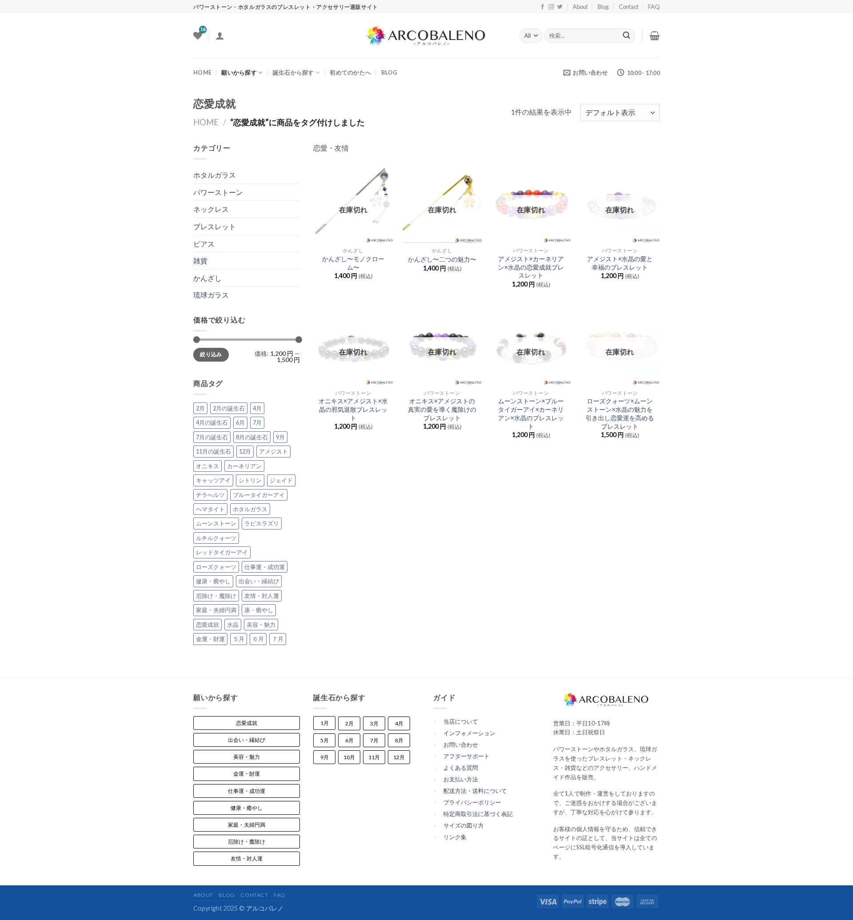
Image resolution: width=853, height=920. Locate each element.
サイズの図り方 (463, 825)
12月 (245, 451)
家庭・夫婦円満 (216, 609)
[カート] (655, 35)
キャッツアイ (213, 480)
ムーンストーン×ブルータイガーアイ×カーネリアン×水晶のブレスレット (531, 413)
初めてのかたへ (350, 72)
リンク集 (454, 836)
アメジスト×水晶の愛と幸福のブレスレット (620, 263)
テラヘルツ (210, 494)
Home (206, 122)
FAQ (654, 6)
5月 (324, 740)
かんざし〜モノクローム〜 (353, 263)
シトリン (250, 480)
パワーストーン (218, 192)
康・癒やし (258, 609)
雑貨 (200, 260)
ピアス (204, 243)
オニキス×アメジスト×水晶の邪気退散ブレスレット (353, 409)
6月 (240, 422)
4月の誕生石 (212, 422)
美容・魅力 (261, 624)
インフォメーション (469, 733)
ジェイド (281, 480)
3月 (374, 723)
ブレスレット (214, 226)
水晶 (233, 624)
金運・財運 (210, 638)
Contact (628, 6)
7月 (257, 422)
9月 (280, 437)
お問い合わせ (460, 744)
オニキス (207, 466)
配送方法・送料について (475, 790)
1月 (324, 723)
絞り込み (211, 354)
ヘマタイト (210, 509)
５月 (238, 638)
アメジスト (273, 451)
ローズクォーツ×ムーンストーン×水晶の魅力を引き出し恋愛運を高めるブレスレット (620, 413)
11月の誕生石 (213, 451)
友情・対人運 (261, 595)
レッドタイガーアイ (222, 552)
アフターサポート (466, 756)
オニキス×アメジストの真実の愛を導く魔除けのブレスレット (442, 409)
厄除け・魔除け (216, 595)
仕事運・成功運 (264, 566)
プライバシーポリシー (472, 802)
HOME (202, 72)
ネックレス (211, 209)
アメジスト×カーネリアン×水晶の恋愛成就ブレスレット (531, 267)
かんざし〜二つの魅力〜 (442, 259)
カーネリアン (244, 466)
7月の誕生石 (212, 437)
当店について (460, 721)
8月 (399, 740)
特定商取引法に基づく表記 (478, 813)
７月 (277, 638)
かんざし (207, 278)
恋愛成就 (207, 624)
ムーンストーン (216, 523)
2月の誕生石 (229, 408)
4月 (257, 408)
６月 (258, 638)
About (580, 6)
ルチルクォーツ (216, 538)
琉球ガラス (211, 295)
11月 (374, 757)
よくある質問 (460, 767)
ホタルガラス (214, 175)
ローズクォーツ (216, 566)
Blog (603, 6)
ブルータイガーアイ (259, 494)
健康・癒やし (213, 581)
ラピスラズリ (261, 523)
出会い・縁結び (259, 581)
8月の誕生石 (252, 437)
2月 (200, 408)
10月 (349, 757)
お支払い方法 (460, 779)
